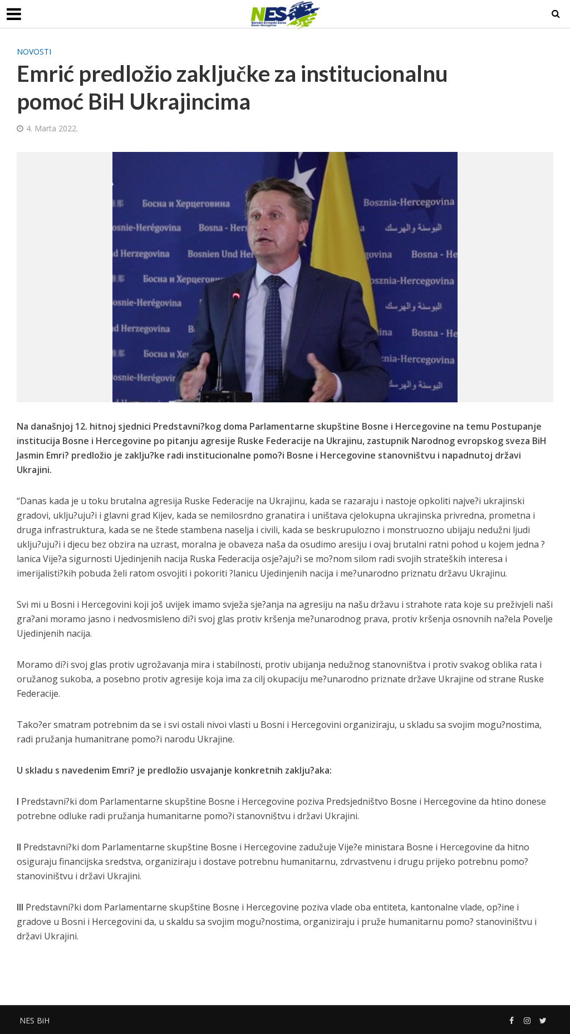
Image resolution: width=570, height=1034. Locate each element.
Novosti (34, 51)
